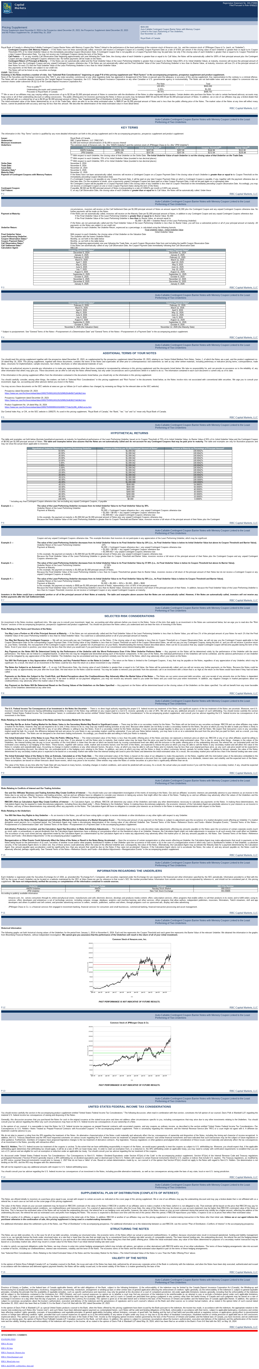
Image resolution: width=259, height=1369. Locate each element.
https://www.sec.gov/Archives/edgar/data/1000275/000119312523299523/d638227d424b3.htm (45, 400)
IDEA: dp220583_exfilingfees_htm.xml (17, 1366)
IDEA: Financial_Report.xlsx (13, 1352)
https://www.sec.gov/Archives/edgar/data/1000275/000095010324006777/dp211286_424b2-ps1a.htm (48, 407)
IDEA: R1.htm (7, 1344)
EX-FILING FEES (8, 1339)
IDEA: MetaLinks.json (10, 1361)
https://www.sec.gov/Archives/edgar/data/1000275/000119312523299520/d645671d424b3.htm (45, 393)
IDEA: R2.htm (7, 1348)
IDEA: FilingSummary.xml (12, 1357)
